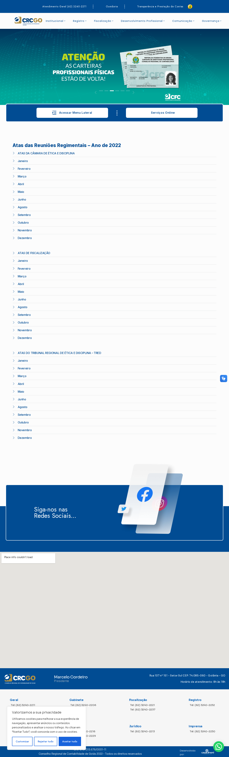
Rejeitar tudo (45, 741)
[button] (101, 91)
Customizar (22, 741)
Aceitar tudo (69, 741)
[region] (46, 728)
